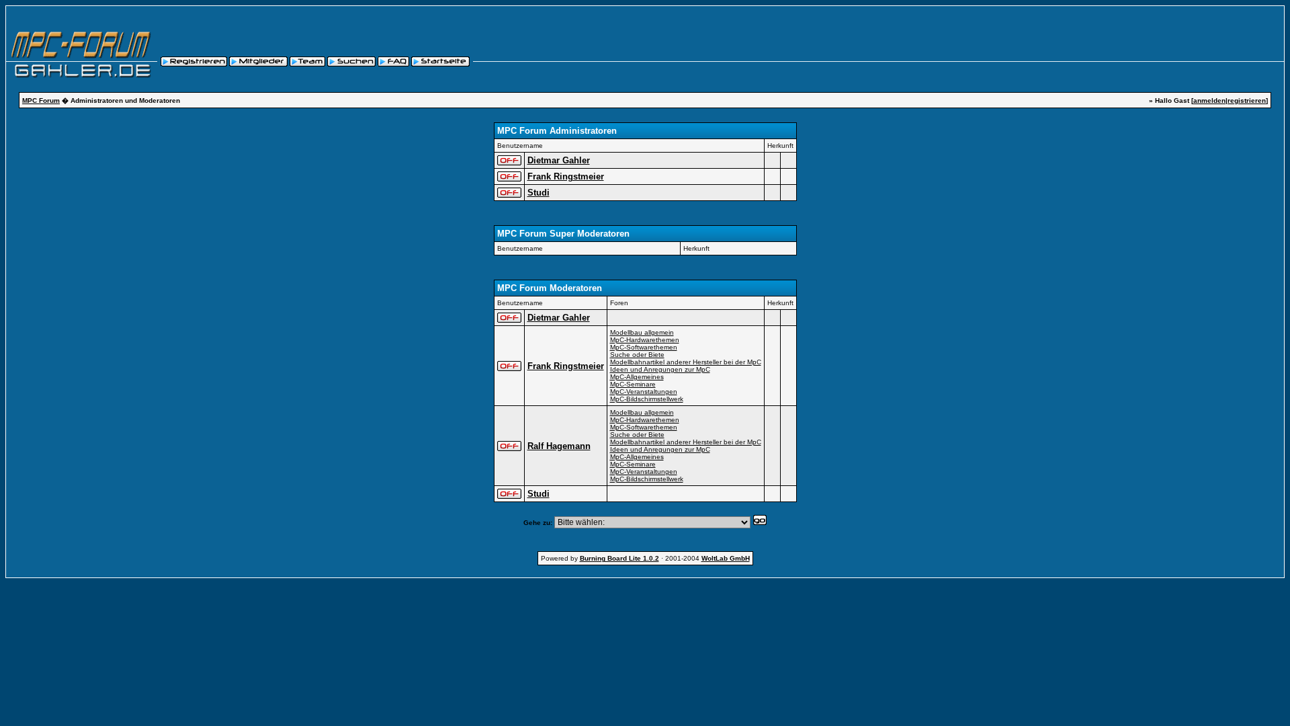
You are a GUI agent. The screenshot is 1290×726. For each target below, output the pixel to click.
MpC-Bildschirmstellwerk (646, 399)
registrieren (1247, 100)
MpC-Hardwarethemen (644, 340)
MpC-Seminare (633, 384)
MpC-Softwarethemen (643, 347)
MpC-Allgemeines (637, 376)
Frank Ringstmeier (565, 176)
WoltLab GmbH (725, 558)
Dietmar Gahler (558, 160)
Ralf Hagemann (559, 446)
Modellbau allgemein (642, 332)
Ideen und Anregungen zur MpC (660, 369)
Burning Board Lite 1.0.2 (619, 558)
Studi (538, 193)
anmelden (1209, 100)
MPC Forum (41, 100)
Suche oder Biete (637, 354)
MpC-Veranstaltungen (643, 391)
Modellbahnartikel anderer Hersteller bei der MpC (685, 362)
